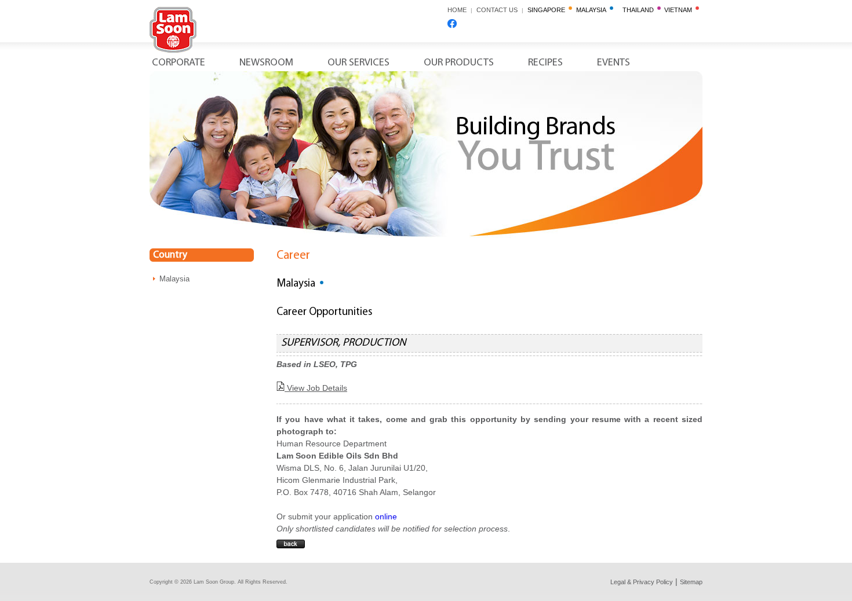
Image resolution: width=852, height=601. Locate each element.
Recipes (545, 63)
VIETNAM (680, 9)
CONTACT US (499, 9)
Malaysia (174, 278)
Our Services (358, 63)
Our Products (459, 63)
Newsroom (266, 63)
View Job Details (316, 388)
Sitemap (691, 581)
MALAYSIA (593, 9)
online (386, 516)
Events (613, 63)
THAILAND (639, 9)
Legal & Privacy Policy (641, 581)
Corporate (178, 63)
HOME (457, 9)
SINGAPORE (548, 9)
